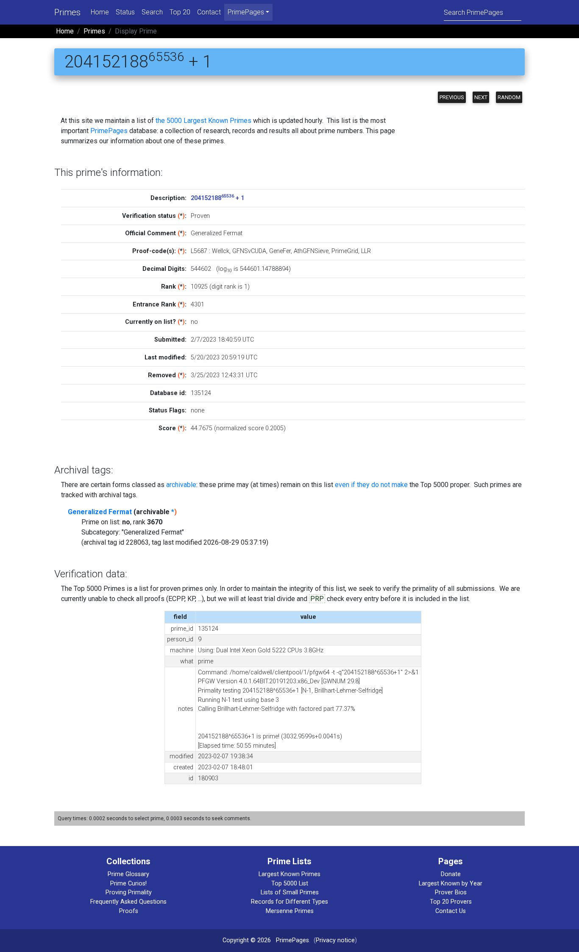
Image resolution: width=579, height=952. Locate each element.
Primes (67, 12)
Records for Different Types (289, 901)
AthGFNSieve (311, 251)
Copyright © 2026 (247, 940)
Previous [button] (452, 97)
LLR (366, 251)
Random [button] (509, 97)
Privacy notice (335, 940)
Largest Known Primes (289, 874)
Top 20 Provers (451, 901)
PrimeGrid (344, 251)
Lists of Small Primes (290, 892)
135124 (201, 393)
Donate (451, 874)
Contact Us (450, 911)
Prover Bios (451, 892)
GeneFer (280, 251)
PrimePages (109, 131)
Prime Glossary (128, 874)
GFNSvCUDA (249, 251)
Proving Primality (129, 892)
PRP (317, 599)
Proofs (128, 911)
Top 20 (180, 12)
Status (125, 12)
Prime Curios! (128, 883)
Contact (209, 12)
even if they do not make (371, 485)
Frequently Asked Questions (128, 901)
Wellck (220, 251)
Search (152, 12)
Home (100, 12)
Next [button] (480, 97)
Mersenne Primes (290, 911)
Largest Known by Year (450, 883)
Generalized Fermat (100, 512)
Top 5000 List (289, 883)
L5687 (199, 251)
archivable (181, 485)
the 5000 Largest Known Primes (203, 121)
